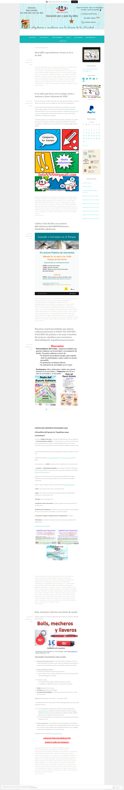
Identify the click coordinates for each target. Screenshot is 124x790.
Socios (68, 37)
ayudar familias (72, 74)
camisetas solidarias (57, 760)
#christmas (54, 67)
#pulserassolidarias (69, 753)
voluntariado (70, 83)
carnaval (40, 78)
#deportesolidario (67, 578)
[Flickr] (83, 81)
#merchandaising (38, 753)
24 (86, 138)
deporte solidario (39, 594)
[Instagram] (90, 79)
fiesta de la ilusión (63, 208)
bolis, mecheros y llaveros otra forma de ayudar (56, 612)
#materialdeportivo (47, 581)
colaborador (45, 78)
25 (88, 138)
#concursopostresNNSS (50, 578)
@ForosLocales (48, 306)
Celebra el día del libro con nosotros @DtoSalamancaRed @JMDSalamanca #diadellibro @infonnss (52, 226)
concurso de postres (66, 458)
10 (86, 133)
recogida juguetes (39, 83)
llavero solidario (42, 764)
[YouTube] (94, 79)
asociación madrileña (66, 72)
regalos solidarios (57, 770)
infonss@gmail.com (43, 711)
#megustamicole (56, 581)
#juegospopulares (39, 581)
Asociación (32, 37)
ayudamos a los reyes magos (62, 74)
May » (86, 145)
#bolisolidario (61, 748)
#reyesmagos (69, 70)
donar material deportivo (56, 594)
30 (83, 141)
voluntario (75, 83)
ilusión (39, 80)
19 (91, 135)
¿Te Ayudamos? (43, 37)
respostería (49, 600)
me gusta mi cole (65, 596)
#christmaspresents (62, 67)
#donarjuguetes (44, 198)
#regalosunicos (47, 755)
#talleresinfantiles (70, 583)
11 (88, 133)
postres (63, 598)
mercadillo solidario (54, 458)
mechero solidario (66, 764)
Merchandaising (90, 37)
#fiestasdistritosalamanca (40, 302)
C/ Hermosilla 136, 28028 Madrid (89, 69)
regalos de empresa (58, 768)
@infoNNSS (46, 72)
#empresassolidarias (53, 198)
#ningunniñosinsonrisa (60, 70)
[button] (88, 57)
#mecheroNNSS (63, 751)
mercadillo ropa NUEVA (63, 80)
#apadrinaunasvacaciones (46, 67)
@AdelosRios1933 (48, 585)
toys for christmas (62, 83)
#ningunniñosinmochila (50, 70)
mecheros (73, 764)
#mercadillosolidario (39, 70)
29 (99, 138)
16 (83, 135)
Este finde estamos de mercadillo (90, 196)
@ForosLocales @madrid (66, 585)
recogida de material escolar (67, 81)
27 (94, 138)
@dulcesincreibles (56, 585)
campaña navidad (61, 76)
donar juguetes (60, 78)
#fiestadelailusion (65, 68)
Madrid (43, 80)
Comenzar (74, 1)
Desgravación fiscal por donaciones (90, 199)
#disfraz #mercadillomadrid (54, 68)
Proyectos (63, 41)
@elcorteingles (38, 202)
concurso (63, 592)
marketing (59, 764)
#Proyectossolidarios (50, 304)
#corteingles (44, 68)
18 (88, 135)
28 (96, 138)
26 (91, 138)
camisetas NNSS (49, 760)
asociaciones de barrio (43, 74)
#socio (74, 70)
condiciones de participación (42, 526)
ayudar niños (38, 76)
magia (47, 80)
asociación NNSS (54, 307)
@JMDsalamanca (62, 306)
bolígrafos (71, 759)
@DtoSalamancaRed (39, 306)
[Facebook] (83, 79)
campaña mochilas (52, 76)
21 (96, 135)
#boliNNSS (54, 748)
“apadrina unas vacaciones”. (42, 472)
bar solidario (51, 591)
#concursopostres (49, 300)
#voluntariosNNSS (39, 72)
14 (96, 133)
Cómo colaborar (57, 37)
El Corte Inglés (67, 78)
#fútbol (55, 579)
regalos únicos (50, 768)
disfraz (54, 78)
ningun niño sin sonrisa (52, 81)
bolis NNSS (41, 760)
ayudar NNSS (44, 76)
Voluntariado (78, 37)
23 (83, 138)
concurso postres (68, 311)
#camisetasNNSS (39, 749)
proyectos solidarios (47, 317)
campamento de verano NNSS (50, 311)
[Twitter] (87, 79)
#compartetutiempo (72, 197)
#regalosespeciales (39, 755)
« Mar (83, 145)
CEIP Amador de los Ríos (48, 592)
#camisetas (66, 748)
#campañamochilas (56, 298)
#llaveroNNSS (56, 751)
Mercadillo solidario (87, 186)
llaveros (48, 764)
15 (99, 133)
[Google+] (97, 79)
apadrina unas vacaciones (55, 72)
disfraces (51, 78)
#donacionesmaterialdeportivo (42, 579)
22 (99, 135)
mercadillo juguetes (53, 80)
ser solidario (46, 83)
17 (86, 135)
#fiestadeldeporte (66, 300)
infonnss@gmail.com (69, 485)
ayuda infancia (52, 74)
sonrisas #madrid (53, 83)
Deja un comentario (39, 85)
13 (94, 133)
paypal (59, 81)
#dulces (51, 579)
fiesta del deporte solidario (61, 313)
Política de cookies (34, 787)
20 (94, 135)
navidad (41, 81)
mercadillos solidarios (40, 209)
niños (45, 81)
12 (91, 133)
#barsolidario (55, 576)
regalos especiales (68, 768)
